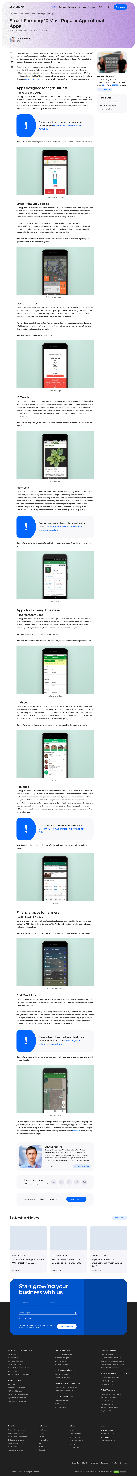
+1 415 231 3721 (75, 1438)
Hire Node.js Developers (109, 1404)
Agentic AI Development (17, 1398)
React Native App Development (66, 1387)
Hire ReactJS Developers (109, 1407)
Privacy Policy (35, 1327)
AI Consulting (13, 1384)
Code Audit (12, 1354)
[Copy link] (17, 84)
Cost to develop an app (16, 1430)
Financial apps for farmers (108, 109)
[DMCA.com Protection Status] (120, 1471)
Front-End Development (63, 1354)
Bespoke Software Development (20, 1374)
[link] (47, 1166)
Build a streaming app (16, 1440)
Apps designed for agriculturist (109, 102)
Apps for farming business (108, 105)
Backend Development (63, 1358)
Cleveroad (13, 14)
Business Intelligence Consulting (112, 1361)
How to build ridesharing (17, 1433)
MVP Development (108, 1381)
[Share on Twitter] (12, 62)
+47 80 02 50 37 (75, 1445)
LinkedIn (75, 1463)
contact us (76, 1131)
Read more (103, 90)
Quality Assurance (14, 1364)
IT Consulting (13, 1358)
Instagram (94, 1463)
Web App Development (63, 1364)
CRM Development (108, 1354)
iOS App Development (63, 1378)
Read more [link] (118, 1218)
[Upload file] (76, 1313)
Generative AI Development (18, 1394)
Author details (80, 1166)
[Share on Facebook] (12, 58)
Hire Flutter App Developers (111, 1394)
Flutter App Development (64, 1391)
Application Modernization (110, 1368)
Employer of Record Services (111, 1411)
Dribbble (123, 1463)
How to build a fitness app (17, 1437)
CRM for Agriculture (15, 1443)
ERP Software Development (111, 1358)
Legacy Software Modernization (112, 1364)
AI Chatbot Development (17, 1401)
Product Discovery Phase (110, 1378)
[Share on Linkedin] (12, 67)
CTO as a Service (106, 1384)
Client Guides (30, 14)
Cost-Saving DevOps (62, 1404)
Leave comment (76, 1199)
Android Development (63, 1374)
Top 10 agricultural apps (45, 14)
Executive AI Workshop (16, 1388)
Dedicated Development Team (19, 1368)
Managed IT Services (15, 1361)
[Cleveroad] (17, 7)
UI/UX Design (13, 1371)
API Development (61, 1361)
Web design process (15, 1450)
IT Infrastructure (60, 1407)
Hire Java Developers (108, 1397)
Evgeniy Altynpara (24, 38)
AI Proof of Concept (15, 1391)
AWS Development (61, 1400)
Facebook (105, 1463)
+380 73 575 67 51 (76, 1431)
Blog (21, 14)
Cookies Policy (91, 1472)
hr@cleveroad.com (108, 1440)
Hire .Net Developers (108, 1401)
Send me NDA (26, 1318)
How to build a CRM (15, 1447)
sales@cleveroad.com (108, 1433)
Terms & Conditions (105, 1472)
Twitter (114, 1463)
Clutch (84, 1463)
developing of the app (34, 79)
